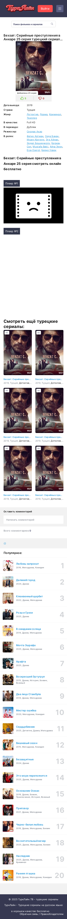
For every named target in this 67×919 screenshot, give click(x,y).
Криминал (55, 114)
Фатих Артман (35, 136)
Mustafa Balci (40, 146)
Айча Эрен (56, 146)
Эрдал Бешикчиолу (38, 143)
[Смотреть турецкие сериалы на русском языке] (20, 8)
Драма (44, 114)
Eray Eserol (33, 150)
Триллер (32, 117)
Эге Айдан (52, 139)
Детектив (32, 114)
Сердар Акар (34, 131)
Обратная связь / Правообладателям (41, 914)
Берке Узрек (48, 150)
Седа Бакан (52, 136)
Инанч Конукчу (35, 139)
